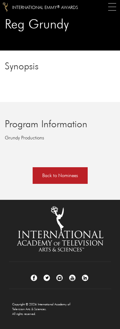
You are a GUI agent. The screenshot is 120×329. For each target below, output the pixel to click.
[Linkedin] (85, 278)
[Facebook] (34, 278)
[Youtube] (72, 278)
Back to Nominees (60, 175)
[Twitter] (47, 278)
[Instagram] (59, 278)
